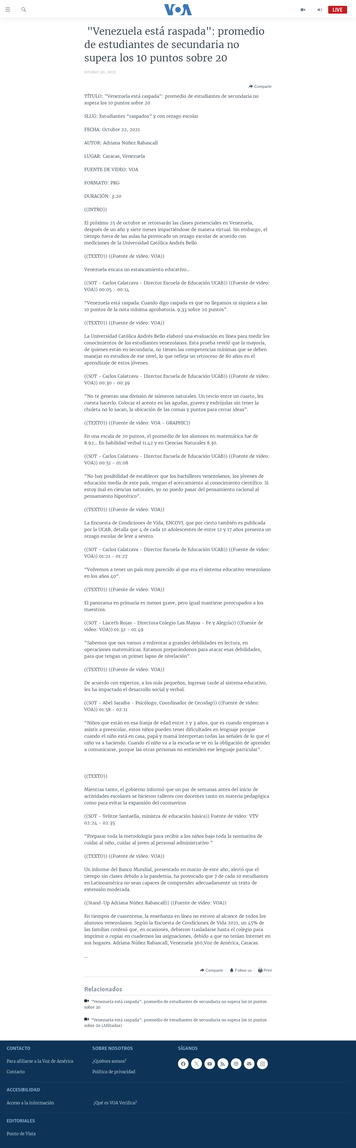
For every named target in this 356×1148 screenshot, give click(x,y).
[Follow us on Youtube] (209, 1063)
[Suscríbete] (249, 1063)
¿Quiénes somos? (109, 1061)
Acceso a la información (30, 1103)
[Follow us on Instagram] (262, 1063)
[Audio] (320, 10)
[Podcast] (236, 1063)
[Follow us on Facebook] (183, 1063)
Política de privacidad (113, 1071)
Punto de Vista (21, 1133)
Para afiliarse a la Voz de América (40, 1061)
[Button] (260, 86)
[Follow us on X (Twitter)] (196, 1063)
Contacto (16, 1071)
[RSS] (222, 1063)
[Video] (303, 10)
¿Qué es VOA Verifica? (115, 1103)
